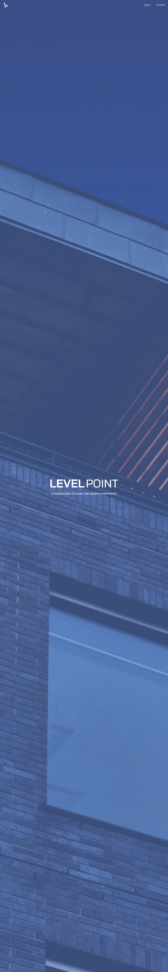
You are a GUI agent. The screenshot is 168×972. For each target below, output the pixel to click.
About (147, 4)
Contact (161, 4)
